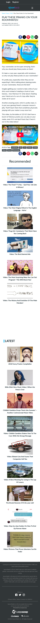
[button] (20, 37)
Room (9, 150)
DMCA (30, 599)
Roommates (16, 150)
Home (3, 13)
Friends (30, 147)
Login (8, 2)
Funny (7, 13)
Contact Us (24, 599)
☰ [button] (32, 8)
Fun (25, 147)
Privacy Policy (12, 599)
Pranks (35, 147)
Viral (11, 13)
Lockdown (14, 147)
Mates (4, 150)
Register (15, 2)
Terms (18, 599)
